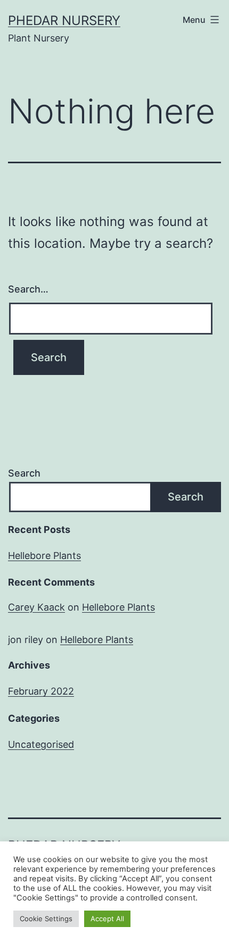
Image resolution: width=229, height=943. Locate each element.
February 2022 (41, 691)
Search (24, 473)
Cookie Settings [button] (46, 918)
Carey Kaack (36, 607)
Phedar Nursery (64, 20)
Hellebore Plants (44, 555)
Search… (28, 289)
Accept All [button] (107, 918)
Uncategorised (41, 744)
